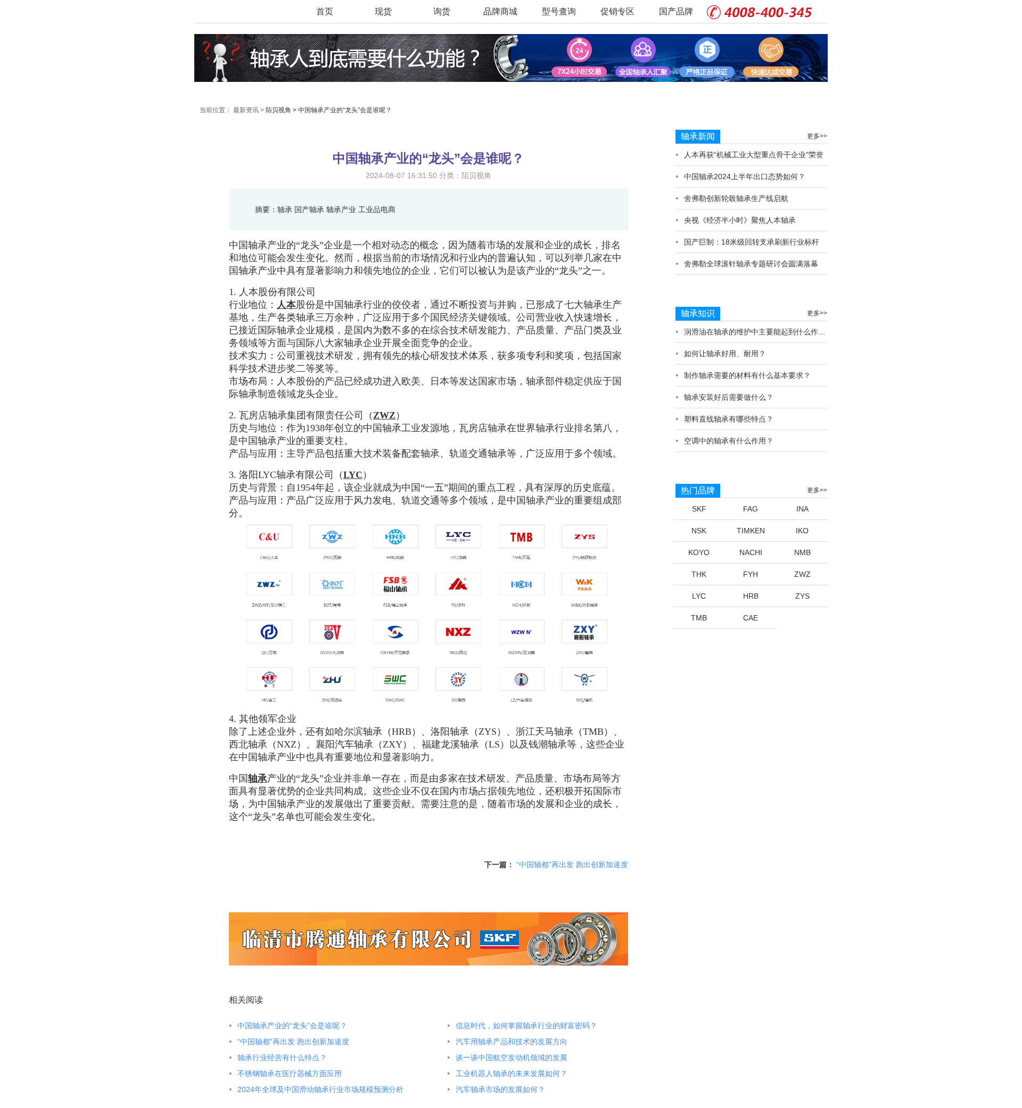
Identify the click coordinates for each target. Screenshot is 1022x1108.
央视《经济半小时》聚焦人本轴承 (740, 220)
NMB (802, 552)
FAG (750, 509)
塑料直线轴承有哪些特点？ (728, 419)
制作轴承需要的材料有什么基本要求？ (747, 375)
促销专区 (617, 11)
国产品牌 (676, 11)
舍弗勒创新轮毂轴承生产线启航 (736, 198)
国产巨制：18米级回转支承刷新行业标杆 (751, 242)
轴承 (257, 778)
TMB (699, 618)
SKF (699, 509)
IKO (802, 530)
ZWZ (384, 415)
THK (698, 574)
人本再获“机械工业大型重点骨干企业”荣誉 (753, 154)
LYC (352, 474)
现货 (383, 11)
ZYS (802, 596)
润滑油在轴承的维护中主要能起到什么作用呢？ (762, 332)
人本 (286, 304)
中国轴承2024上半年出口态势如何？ (744, 176)
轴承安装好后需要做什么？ (728, 397)
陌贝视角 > (281, 110)
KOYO (699, 552)
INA (802, 509)
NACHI (750, 552)
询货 (441, 11)
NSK (698, 530)
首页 (324, 11)
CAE (750, 618)
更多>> (817, 136)
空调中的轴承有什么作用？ (728, 441)
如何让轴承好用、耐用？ (725, 353)
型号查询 (559, 11)
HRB (751, 596)
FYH (750, 574)
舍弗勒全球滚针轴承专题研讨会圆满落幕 (751, 263)
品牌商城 (500, 11)
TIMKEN (751, 530)
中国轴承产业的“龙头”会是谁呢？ (345, 110)
